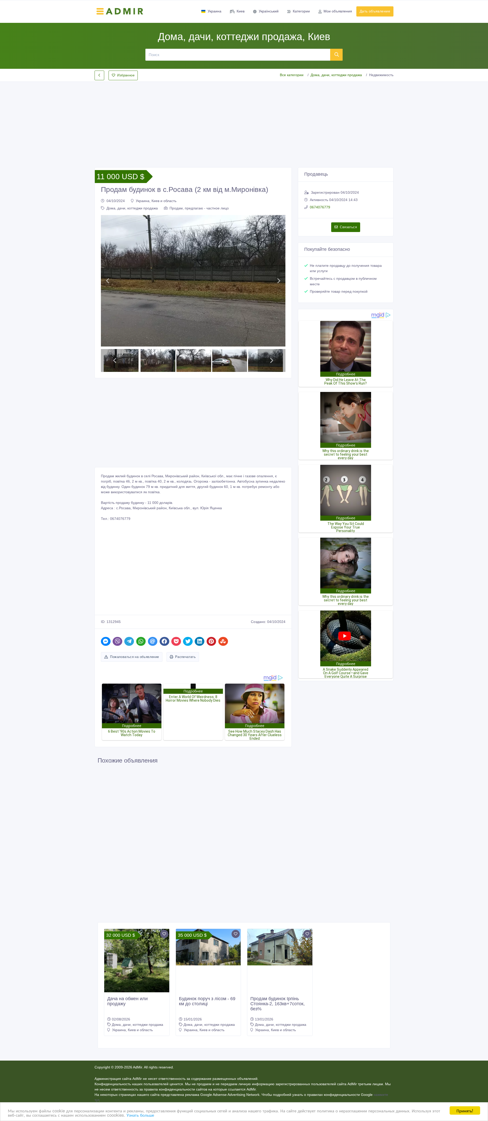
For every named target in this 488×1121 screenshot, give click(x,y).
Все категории (291, 75)
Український (269, 11)
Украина (214, 11)
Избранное (125, 75)
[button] (107, 281)
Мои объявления (338, 11)
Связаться (348, 227)
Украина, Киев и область (156, 201)
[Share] (106, 641)
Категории (301, 11)
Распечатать (185, 657)
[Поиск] (336, 54)
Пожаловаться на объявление (134, 657)
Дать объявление (375, 11)
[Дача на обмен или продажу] (136, 972)
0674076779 (320, 207)
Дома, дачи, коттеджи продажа (336, 75)
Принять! (464, 1110)
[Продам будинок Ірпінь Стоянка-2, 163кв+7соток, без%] (279, 947)
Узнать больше (140, 1115)
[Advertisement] (244, 120)
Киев (241, 11)
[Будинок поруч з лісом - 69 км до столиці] (208, 947)
